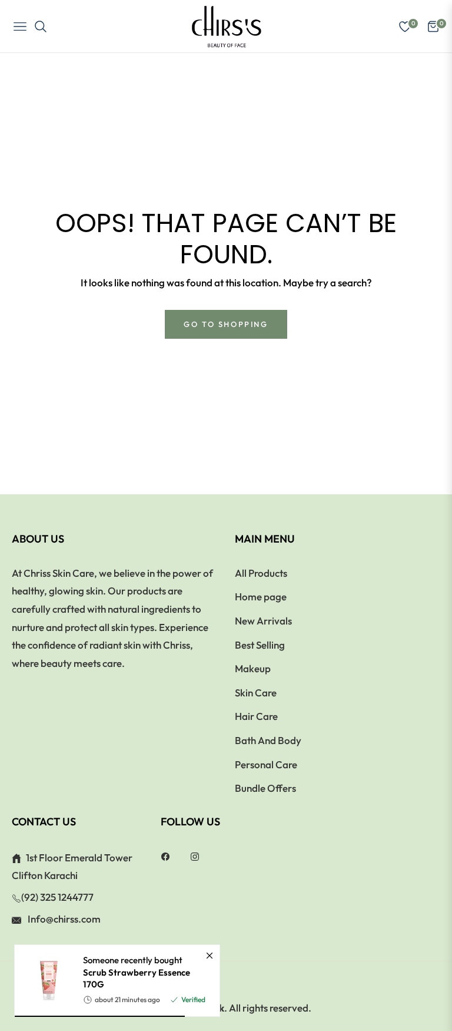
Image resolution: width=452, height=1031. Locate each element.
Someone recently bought (136, 972)
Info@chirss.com (63, 919)
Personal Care (266, 764)
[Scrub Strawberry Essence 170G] (44, 981)
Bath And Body (268, 740)
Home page (261, 596)
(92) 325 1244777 (57, 897)
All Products (261, 573)
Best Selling (260, 645)
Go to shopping (226, 324)
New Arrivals (263, 620)
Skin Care (256, 692)
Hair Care (256, 716)
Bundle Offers (265, 788)
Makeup (253, 668)
